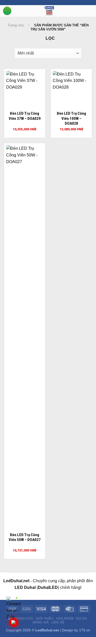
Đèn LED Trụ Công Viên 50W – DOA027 (25, 537)
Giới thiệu (45, 618)
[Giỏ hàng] (93, 10)
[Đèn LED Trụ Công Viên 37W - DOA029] (24, 89)
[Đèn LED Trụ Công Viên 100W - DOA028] (71, 89)
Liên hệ (57, 622)
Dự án (81, 618)
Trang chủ (15, 25)
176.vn (84, 630)
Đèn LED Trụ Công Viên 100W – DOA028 (71, 118)
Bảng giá (41, 622)
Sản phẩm (64, 618)
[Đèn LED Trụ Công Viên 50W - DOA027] (24, 337)
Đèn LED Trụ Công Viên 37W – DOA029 (25, 116)
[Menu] (7, 11)
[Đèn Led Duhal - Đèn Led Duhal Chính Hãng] (49, 11)
